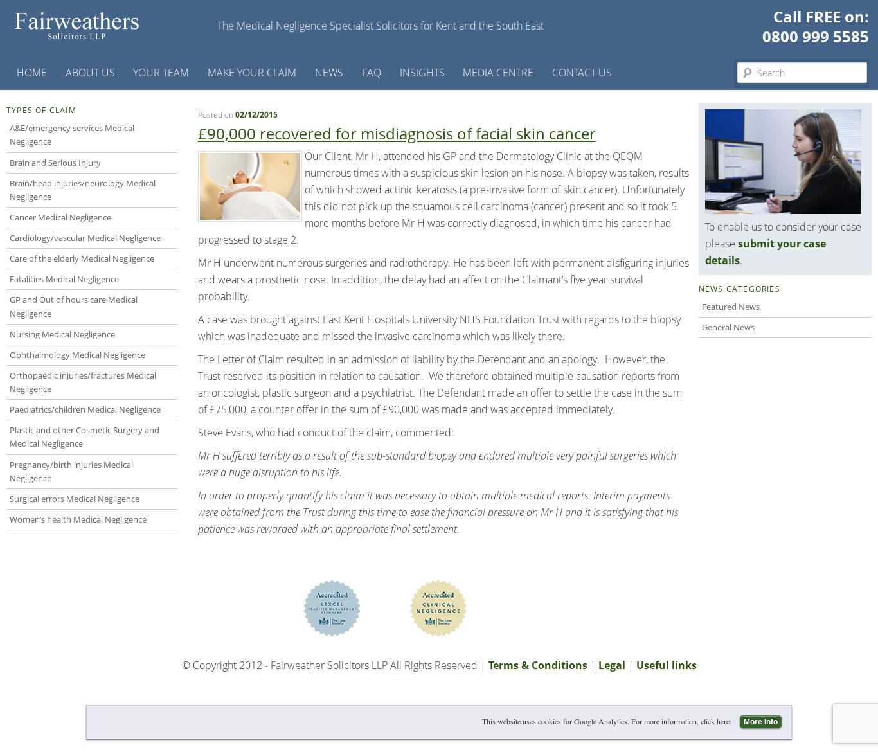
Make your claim (252, 73)
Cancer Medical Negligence (60, 217)
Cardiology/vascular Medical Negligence (85, 238)
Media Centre (498, 73)
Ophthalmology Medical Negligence (77, 355)
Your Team (161, 73)
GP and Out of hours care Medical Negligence (74, 306)
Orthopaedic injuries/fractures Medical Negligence (83, 382)
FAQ (371, 73)
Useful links (666, 665)
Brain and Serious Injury (55, 162)
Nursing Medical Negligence (62, 334)
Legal (611, 665)
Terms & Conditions (537, 665)
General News (728, 327)
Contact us (582, 73)
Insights (422, 73)
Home (32, 73)
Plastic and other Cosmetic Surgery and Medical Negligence (84, 436)
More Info (761, 721)
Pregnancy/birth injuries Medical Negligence (71, 471)
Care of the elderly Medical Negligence (82, 258)
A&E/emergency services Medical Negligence (72, 134)
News (329, 73)
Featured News (731, 306)
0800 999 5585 (815, 36)
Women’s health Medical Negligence (78, 519)
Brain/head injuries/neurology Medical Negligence (83, 189)
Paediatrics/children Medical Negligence (85, 409)
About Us (90, 73)
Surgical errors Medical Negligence (74, 499)
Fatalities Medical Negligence (64, 279)
